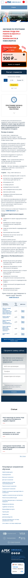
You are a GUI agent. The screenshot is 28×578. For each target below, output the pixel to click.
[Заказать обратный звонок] (23, 2)
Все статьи (23, 456)
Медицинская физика (8, 504)
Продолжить (14, 85)
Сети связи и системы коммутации (11, 523)
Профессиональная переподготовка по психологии (12, 492)
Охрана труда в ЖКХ (6, 334)
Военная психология (7, 477)
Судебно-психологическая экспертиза (12, 495)
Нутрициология (6, 474)
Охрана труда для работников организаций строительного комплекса (6, 328)
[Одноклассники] (14, 553)
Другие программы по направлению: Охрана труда (14, 340)
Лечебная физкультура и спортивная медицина (12, 501)
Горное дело (5, 512)
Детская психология (7, 479)
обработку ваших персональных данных (18, 558)
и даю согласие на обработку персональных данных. (12, 387)
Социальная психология (8, 488)
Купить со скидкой (14, 64)
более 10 (20, 80)
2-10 (11, 80)
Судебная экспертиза (8, 506)
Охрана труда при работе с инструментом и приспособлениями (7, 322)
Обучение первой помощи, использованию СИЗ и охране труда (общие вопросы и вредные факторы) (7, 311)
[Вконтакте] (12, 553)
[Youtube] (17, 553)
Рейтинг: (15, 571)
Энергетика (5, 514)
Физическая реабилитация (9, 497)
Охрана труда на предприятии (6, 317)
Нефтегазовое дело (7, 472)
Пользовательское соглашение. (17, 559)
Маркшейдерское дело (8, 509)
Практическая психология (9, 486)
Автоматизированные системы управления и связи (10, 520)
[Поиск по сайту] (26, 2)
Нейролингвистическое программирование (8, 483)
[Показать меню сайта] (2, 2)
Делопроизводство (7, 517)
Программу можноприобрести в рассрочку (14, 107)
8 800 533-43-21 (11, 211)
